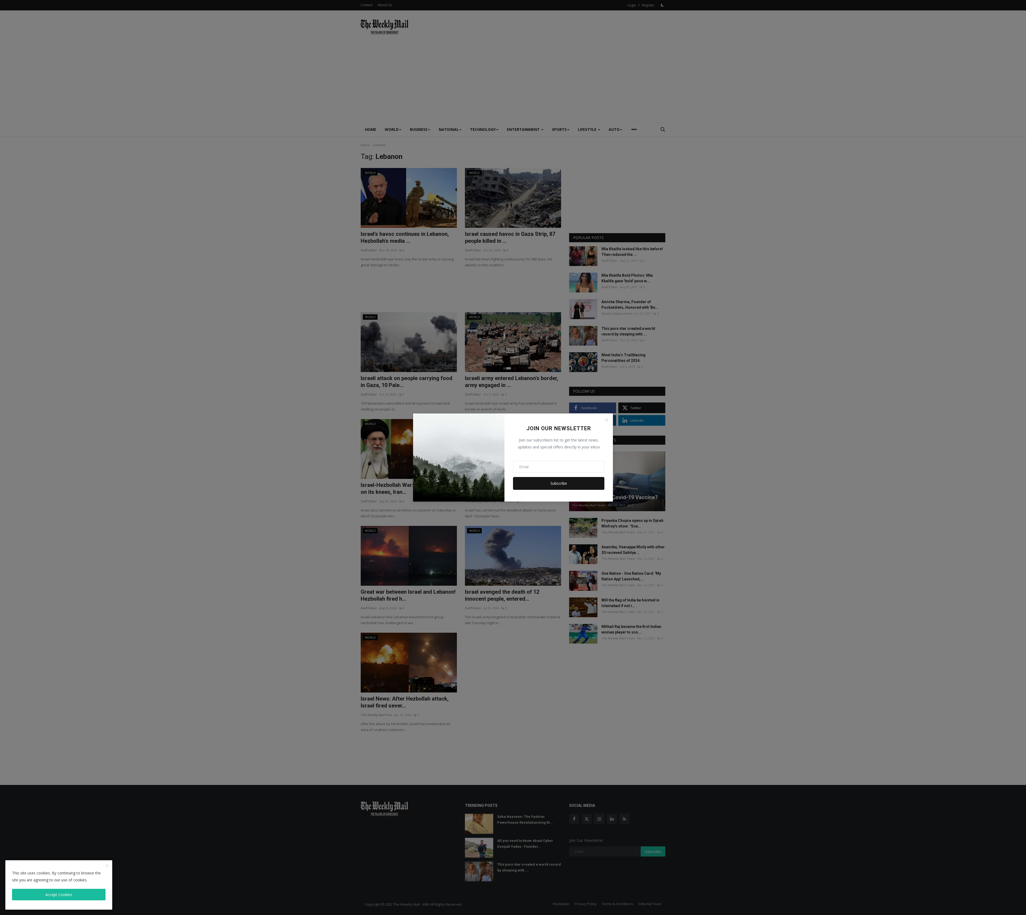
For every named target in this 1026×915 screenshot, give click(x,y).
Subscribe (558, 483)
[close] (107, 866)
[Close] (606, 420)
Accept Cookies (58, 894)
